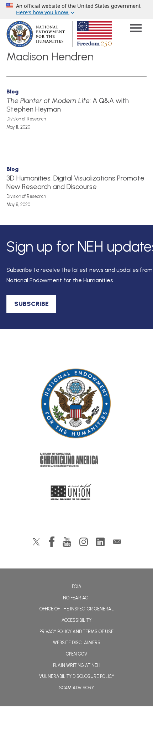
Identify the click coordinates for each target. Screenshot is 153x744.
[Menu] (136, 29)
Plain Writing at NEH (76, 665)
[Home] (76, 403)
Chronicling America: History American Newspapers (76, 461)
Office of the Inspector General (76, 608)
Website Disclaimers (76, 642)
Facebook (51, 542)
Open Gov (76, 654)
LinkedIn (100, 542)
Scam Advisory (76, 687)
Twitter (36, 541)
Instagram (83, 542)
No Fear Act (76, 597)
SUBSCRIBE (31, 304)
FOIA (76, 586)
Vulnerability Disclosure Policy (76, 676)
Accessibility (76, 620)
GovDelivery (117, 542)
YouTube (67, 542)
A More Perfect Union (77, 494)
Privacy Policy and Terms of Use (76, 631)
